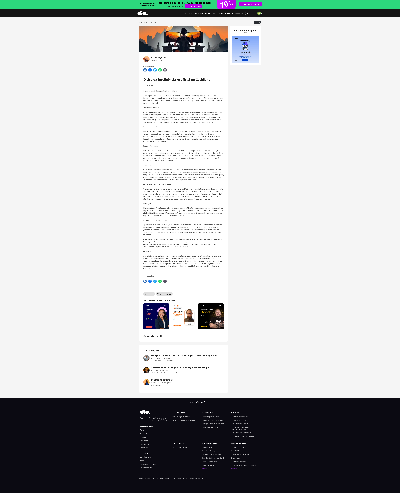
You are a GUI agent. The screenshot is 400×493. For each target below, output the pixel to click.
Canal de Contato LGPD (148, 468)
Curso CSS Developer (238, 451)
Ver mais (205, 469)
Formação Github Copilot (239, 424)
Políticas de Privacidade (148, 464)
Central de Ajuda (145, 457)
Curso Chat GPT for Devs (239, 420)
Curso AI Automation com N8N (212, 420)
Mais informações (198, 402)
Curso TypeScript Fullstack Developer (214, 458)
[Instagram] (165, 419)
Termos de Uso (145, 461)
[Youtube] (154, 419)
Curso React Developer (238, 462)
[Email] (165, 70)
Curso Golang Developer (210, 465)
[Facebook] (150, 70)
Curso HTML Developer (239, 447)
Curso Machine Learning (180, 451)
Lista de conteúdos (148, 22)
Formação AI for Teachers (210, 427)
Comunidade (218, 13)
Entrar (249, 13)
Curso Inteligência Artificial (181, 417)
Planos (227, 13)
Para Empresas (238, 13)
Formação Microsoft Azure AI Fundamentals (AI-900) (241, 428)
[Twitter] (155, 70)
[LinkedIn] (145, 70)
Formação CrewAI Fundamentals (183, 420)
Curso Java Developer (209, 447)
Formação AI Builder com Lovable (242, 436)
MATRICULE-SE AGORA (249, 4)
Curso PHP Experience (209, 462)
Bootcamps (199, 13)
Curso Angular (235, 458)
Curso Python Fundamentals (211, 454)
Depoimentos (144, 448)
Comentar (167, 294)
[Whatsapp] (160, 70)
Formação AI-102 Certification (241, 433)
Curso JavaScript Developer (240, 454)
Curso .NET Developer (209, 451)
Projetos (208, 13)
